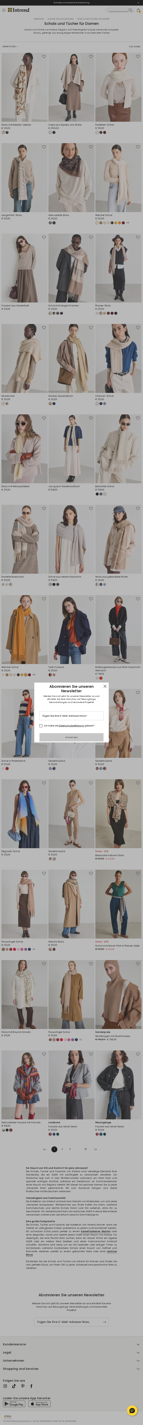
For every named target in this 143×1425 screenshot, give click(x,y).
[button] (132, 1410)
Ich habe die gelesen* (69, 725)
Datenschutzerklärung (71, 725)
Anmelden (71, 737)
